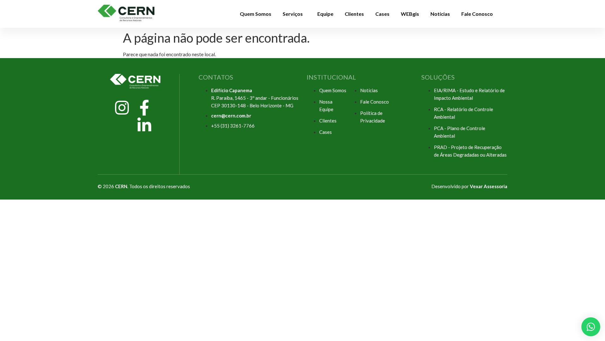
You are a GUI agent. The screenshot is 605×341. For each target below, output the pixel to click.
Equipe (325, 14)
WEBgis (410, 14)
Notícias (440, 14)
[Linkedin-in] (144, 125)
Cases (382, 14)
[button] (294, 14)
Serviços (293, 14)
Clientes (354, 14)
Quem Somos (255, 14)
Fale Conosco (477, 14)
